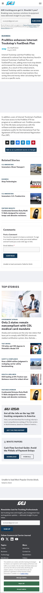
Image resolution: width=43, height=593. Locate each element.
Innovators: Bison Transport (13, 167)
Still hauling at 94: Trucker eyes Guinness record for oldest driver (15, 378)
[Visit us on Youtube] (16, 539)
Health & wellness (9, 374)
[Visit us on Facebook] (2, 539)
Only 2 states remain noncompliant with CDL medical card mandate (17, 326)
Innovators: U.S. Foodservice (13, 196)
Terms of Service (5, 28)
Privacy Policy (33, 26)
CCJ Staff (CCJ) (12, 48)
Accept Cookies (21, 589)
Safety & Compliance (10, 359)
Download (11, 457)
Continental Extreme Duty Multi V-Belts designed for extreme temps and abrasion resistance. (15, 213)
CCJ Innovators (8, 164)
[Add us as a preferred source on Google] (12, 143)
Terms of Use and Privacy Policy (31, 25)
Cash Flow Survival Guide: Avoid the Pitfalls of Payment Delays (20, 449)
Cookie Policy (24, 573)
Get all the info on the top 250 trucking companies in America (19, 414)
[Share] (18, 143)
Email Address (8, 245)
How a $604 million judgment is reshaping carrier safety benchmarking (15, 363)
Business (6, 36)
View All (27, 457)
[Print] (7, 143)
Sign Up (7, 529)
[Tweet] (28, 143)
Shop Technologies (9, 181)
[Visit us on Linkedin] (12, 539)
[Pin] (33, 143)
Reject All (21, 583)
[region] (21, 576)
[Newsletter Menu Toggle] (40, 3)
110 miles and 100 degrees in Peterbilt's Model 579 (13, 347)
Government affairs (10, 319)
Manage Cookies (21, 577)
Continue (10, 256)
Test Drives (6, 343)
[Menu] (3, 3)
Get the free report (15, 430)
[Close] (40, 562)
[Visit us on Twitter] (7, 539)
